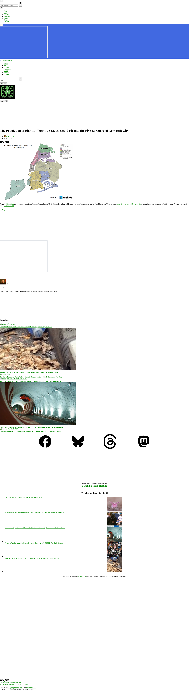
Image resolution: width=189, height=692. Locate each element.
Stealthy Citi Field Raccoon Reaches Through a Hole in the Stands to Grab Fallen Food (29, 372)
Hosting (6, 67)
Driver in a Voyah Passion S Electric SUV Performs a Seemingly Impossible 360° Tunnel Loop (31, 427)
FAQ (5, 65)
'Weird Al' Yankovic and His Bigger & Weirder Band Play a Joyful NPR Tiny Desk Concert (34, 543)
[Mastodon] (144, 448)
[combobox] (9, 80)
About (6, 64)
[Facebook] (1, 142)
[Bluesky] (3, 142)
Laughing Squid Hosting (94, 485)
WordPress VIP (31, 688)
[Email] (8, 142)
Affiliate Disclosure (21, 684)
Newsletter (7, 69)
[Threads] (6, 142)
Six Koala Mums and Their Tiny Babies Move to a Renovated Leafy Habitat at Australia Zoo (31, 381)
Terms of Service (15, 682)
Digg (3, 210)
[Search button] (20, 79)
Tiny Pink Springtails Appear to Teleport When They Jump (23, 497)
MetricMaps (10, 204)
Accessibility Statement (7, 684)
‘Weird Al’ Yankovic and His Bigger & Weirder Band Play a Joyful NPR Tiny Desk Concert (30, 432)
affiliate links (82, 576)
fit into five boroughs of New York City (128, 204)
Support (6, 72)
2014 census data (9, 206)
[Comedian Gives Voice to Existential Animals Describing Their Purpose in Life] (7, 324)
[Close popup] (1, 25)
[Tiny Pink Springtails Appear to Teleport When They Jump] (114, 511)
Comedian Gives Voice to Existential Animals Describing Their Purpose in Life (26, 327)
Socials (6, 71)
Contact (6, 74)
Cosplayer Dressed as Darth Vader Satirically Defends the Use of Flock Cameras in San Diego (31, 377)
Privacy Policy (4, 682)
